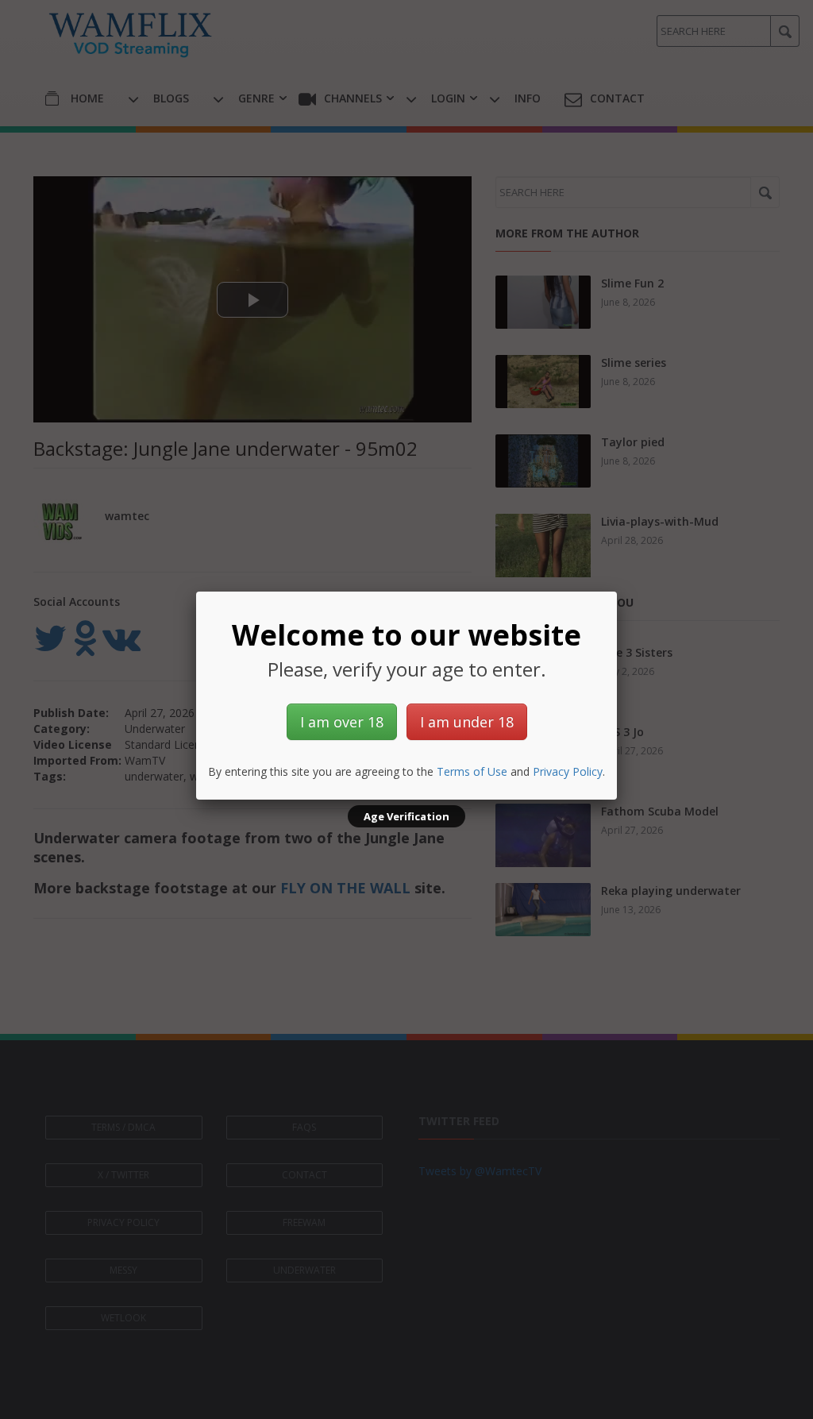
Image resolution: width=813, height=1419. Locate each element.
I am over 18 (341, 721)
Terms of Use (472, 771)
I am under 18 (467, 721)
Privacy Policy (568, 771)
